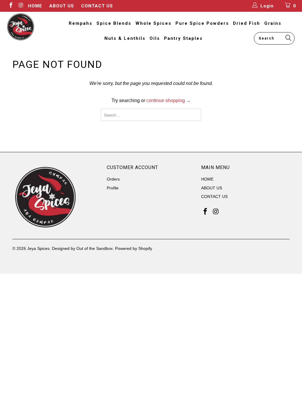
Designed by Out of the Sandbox (82, 248)
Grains (272, 23)
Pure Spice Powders (202, 23)
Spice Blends (113, 23)
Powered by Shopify (133, 248)
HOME (35, 6)
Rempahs (80, 23)
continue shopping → (168, 100)
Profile (113, 188)
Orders (113, 179)
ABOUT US (61, 6)
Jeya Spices (38, 248)
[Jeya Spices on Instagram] (21, 5)
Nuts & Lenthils (124, 38)
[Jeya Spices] (27, 27)
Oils (155, 38)
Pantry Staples (183, 38)
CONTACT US (97, 6)
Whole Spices (153, 23)
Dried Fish (246, 23)
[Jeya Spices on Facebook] (10, 5)
